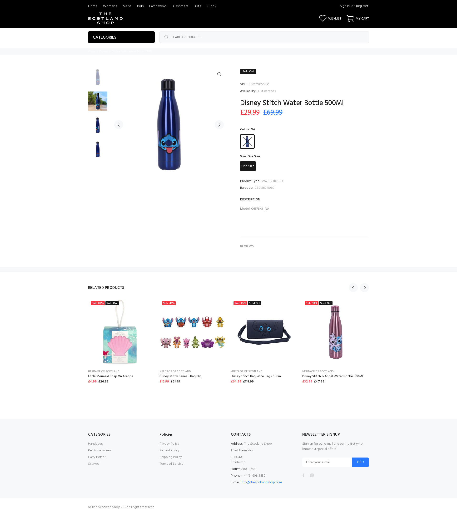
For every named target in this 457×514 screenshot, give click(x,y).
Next (219, 124)
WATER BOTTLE (273, 181)
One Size (247, 166)
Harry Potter (96, 457)
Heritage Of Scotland (103, 371)
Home (91, 51)
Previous (118, 124)
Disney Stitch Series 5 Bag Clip (180, 376)
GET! (360, 462)
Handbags (95, 444)
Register (362, 6)
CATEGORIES (104, 37)
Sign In (345, 6)
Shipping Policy (170, 457)
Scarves (93, 464)
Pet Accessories (99, 450)
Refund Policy (169, 450)
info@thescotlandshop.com (261, 482)
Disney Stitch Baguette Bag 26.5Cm (256, 376)
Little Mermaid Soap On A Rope (110, 376)
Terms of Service (171, 464)
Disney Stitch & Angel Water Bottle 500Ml (332, 376)
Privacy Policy (169, 444)
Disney (103, 51)
